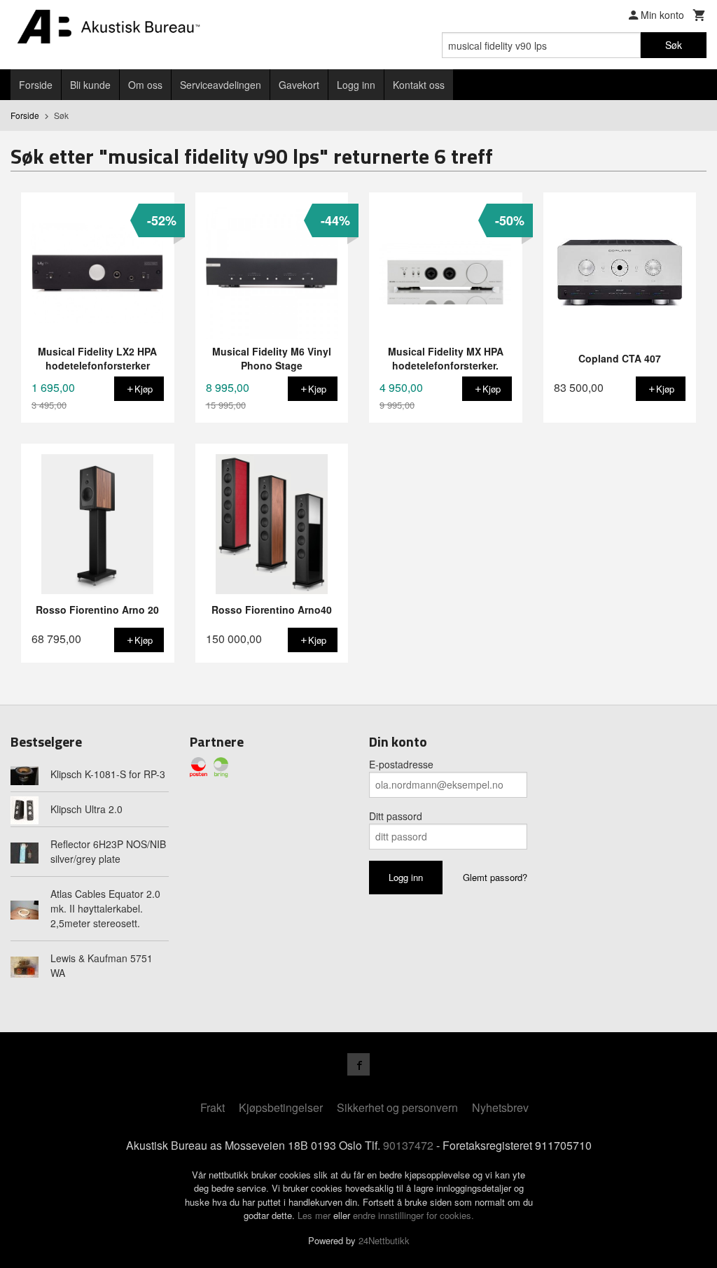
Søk (673, 45)
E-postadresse (401, 764)
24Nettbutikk (384, 1240)
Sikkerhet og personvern (397, 1107)
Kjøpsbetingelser (281, 1107)
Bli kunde (90, 85)
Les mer (315, 1215)
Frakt (212, 1107)
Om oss (145, 85)
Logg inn (356, 85)
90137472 (408, 1145)
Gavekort (299, 85)
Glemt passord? (495, 877)
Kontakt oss (419, 85)
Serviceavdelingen (220, 85)
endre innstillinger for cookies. (413, 1215)
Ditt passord (395, 816)
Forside (36, 85)
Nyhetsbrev (500, 1107)
